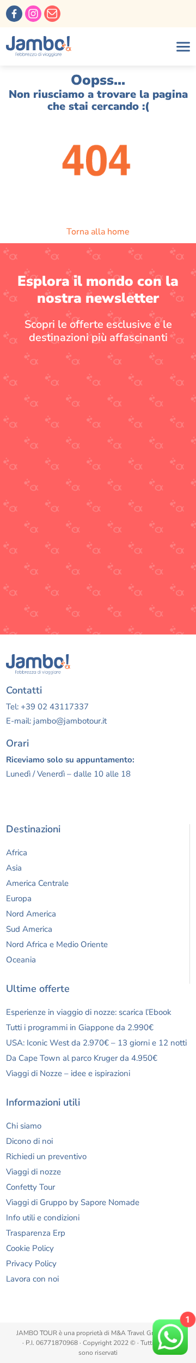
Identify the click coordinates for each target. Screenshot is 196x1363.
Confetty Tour (30, 1187)
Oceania (21, 959)
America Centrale (37, 883)
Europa (19, 898)
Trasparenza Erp (35, 1232)
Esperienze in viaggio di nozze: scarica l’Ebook (88, 1012)
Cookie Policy (30, 1248)
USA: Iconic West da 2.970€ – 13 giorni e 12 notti (96, 1042)
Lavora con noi (32, 1278)
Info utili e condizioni (42, 1217)
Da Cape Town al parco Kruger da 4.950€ (81, 1058)
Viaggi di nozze (33, 1171)
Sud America (29, 929)
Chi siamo (23, 1125)
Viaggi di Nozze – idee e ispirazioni (68, 1073)
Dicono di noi (29, 1141)
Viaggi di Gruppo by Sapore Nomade (72, 1202)
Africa (16, 852)
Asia (14, 867)
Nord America (31, 913)
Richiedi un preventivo (46, 1156)
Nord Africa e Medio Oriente (57, 944)
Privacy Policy (31, 1263)
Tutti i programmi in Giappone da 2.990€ (80, 1027)
